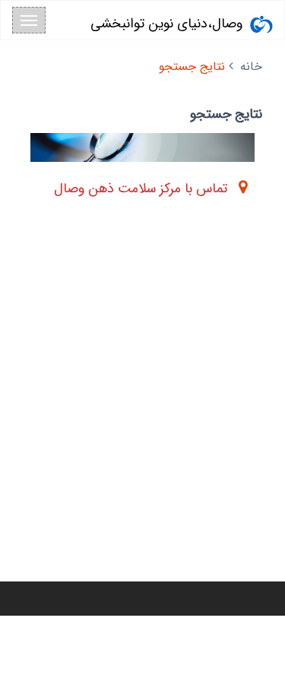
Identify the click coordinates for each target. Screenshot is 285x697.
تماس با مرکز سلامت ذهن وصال (140, 188)
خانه (251, 66)
